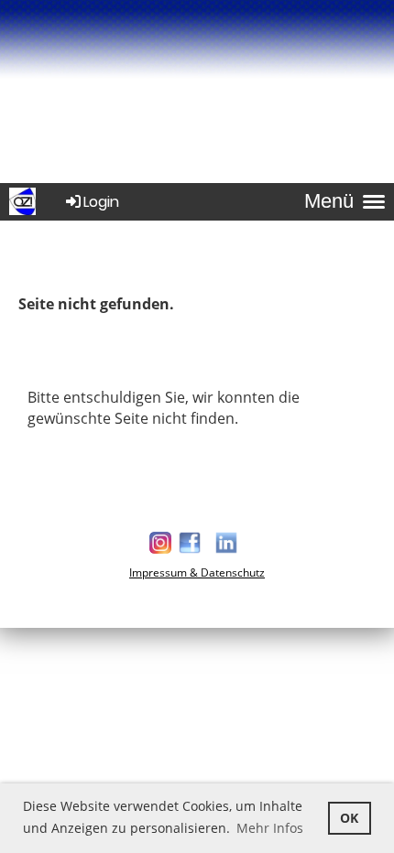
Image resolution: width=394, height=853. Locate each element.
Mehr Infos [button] (269, 828)
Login (101, 201)
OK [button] (349, 817)
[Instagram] (160, 551)
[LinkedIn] (226, 551)
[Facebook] (189, 551)
